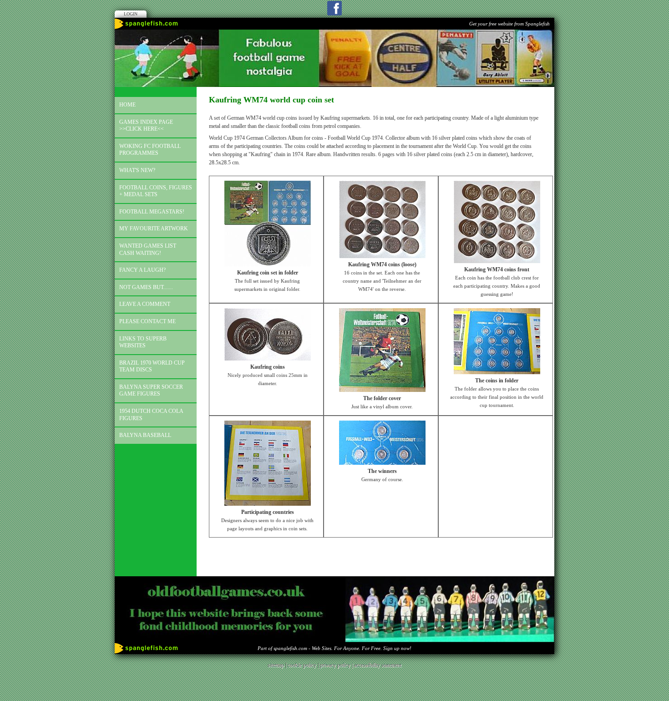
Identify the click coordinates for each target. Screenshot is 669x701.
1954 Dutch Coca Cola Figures (151, 415)
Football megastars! (151, 211)
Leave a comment (144, 304)
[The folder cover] (382, 390)
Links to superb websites (143, 342)
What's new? (137, 170)
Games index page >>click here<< (146, 125)
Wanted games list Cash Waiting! (147, 249)
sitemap (276, 665)
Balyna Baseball (145, 435)
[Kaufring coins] (267, 359)
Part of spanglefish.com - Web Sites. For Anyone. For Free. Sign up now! (334, 648)
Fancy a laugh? (142, 270)
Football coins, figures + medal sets (155, 191)
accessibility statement (377, 665)
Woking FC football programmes (150, 150)
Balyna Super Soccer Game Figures (151, 390)
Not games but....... (146, 287)
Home (127, 105)
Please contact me (147, 321)
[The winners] (382, 463)
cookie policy (302, 665)
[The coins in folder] (497, 372)
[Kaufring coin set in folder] (267, 264)
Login (130, 13)
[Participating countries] (267, 504)
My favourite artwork (153, 228)
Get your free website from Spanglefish (509, 23)
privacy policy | (337, 665)
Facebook (334, 8)
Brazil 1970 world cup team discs (152, 366)
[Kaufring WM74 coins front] (497, 261)
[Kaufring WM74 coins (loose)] (382, 256)
